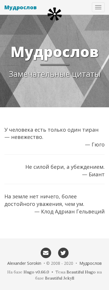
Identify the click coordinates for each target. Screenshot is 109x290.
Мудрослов (20, 7)
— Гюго (95, 144)
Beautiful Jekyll (59, 278)
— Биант (93, 174)
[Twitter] (63, 252)
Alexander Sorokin (24, 263)
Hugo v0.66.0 (36, 272)
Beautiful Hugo (81, 272)
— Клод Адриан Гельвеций (69, 211)
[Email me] (46, 252)
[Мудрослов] (54, 14)
